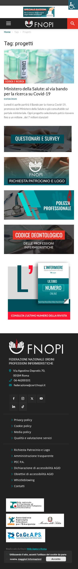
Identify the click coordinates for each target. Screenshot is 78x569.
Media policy (22, 432)
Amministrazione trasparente (33, 456)
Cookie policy (22, 426)
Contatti (19, 486)
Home (7, 31)
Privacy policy (23, 420)
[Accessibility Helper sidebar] (73, 5)
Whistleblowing (24, 480)
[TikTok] (23, 407)
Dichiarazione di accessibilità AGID (37, 468)
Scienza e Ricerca (14, 81)
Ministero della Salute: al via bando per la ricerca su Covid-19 (36, 91)
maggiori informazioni (29, 559)
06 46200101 (22, 380)
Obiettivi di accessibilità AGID (33, 474)
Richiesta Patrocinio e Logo (32, 450)
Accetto (55, 559)
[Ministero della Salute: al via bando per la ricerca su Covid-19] (39, 66)
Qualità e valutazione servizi (33, 438)
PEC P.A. (19, 462)
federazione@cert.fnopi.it (29, 385)
